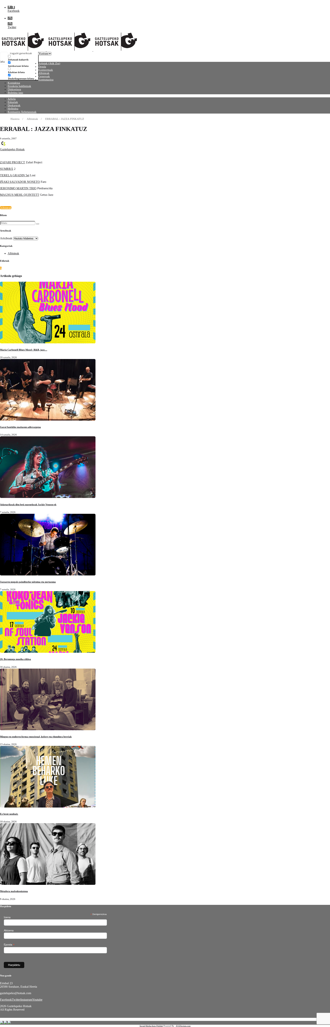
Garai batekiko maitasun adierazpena (20, 427)
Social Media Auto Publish (151, 1026)
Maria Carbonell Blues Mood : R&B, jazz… (23, 349)
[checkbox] (27, 58)
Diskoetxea (14, 89)
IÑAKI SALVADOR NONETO (20, 181)
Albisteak (43, 73)
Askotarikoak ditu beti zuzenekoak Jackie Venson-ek (28, 504)
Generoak (44, 76)
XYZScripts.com (183, 1026)
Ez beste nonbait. (9, 813)
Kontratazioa (45, 79)
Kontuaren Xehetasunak (22, 111)
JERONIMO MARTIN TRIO (18, 188)
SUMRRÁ (6, 168)
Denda (42, 66)
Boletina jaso (15, 92)
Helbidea (13, 108)
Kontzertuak (45, 69)
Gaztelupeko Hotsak (12, 149)
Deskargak (14, 105)
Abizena (9, 930)
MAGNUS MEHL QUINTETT (19, 194)
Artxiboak (6, 238)
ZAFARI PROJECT (12, 162)
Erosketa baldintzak (19, 86)
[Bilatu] (37, 223)
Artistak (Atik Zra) (49, 63)
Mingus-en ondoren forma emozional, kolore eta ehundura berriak (36, 736)
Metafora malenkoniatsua (14, 891)
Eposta (9, 944)
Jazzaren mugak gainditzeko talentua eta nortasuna (28, 581)
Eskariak (13, 102)
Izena (7, 917)
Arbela (12, 98)
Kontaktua (14, 82)
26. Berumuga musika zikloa (15, 659)
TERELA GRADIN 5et (14, 175)
